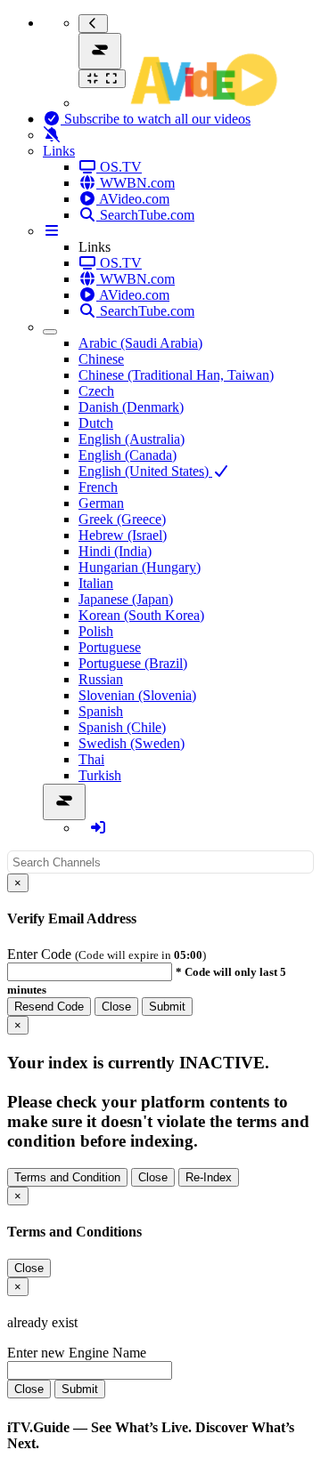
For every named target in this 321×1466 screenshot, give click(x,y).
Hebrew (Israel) (122, 535)
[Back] (93, 23)
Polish (95, 631)
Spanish (100, 711)
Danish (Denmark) (131, 407)
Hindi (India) (115, 551)
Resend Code (49, 1006)
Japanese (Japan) (125, 599)
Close (116, 1006)
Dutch (95, 423)
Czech (96, 391)
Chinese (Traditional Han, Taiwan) (176, 375)
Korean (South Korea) (141, 615)
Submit (167, 1006)
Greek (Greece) (122, 519)
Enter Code (41, 954)
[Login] (98, 828)
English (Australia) (131, 439)
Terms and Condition (67, 1177)
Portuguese (109, 647)
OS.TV (119, 166)
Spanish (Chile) (122, 727)
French (98, 487)
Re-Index (208, 1177)
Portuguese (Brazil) (132, 663)
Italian (95, 583)
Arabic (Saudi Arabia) (140, 342)
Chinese (101, 358)
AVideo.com (132, 198)
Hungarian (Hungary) (139, 567)
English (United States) (145, 471)
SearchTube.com (145, 214)
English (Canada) (127, 455)
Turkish (99, 775)
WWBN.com (135, 182)
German (101, 503)
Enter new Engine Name (76, 1352)
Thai (91, 759)
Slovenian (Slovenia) (137, 695)
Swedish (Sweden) (131, 743)
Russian (100, 679)
